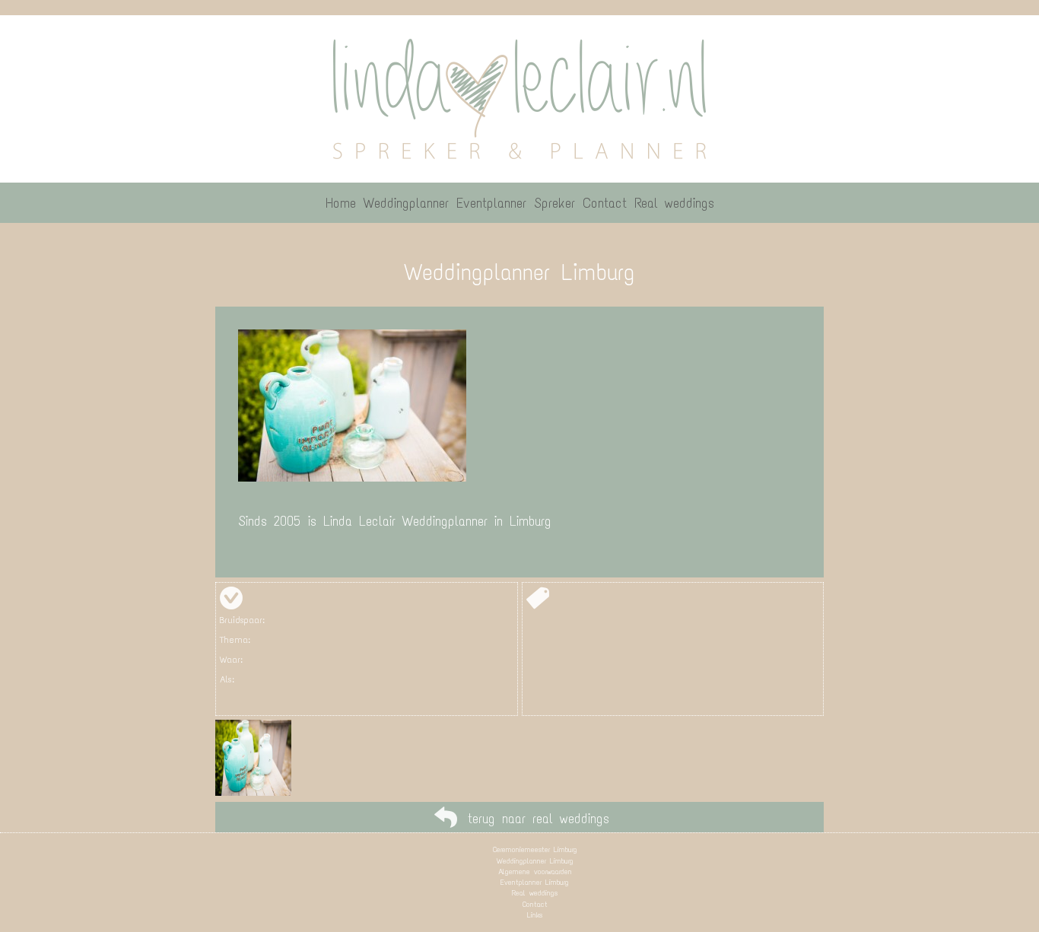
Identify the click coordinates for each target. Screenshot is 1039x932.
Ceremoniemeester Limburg (535, 849)
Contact (535, 904)
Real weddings (535, 893)
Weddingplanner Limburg (535, 861)
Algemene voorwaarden (535, 871)
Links (534, 915)
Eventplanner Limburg (534, 882)
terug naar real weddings (538, 818)
